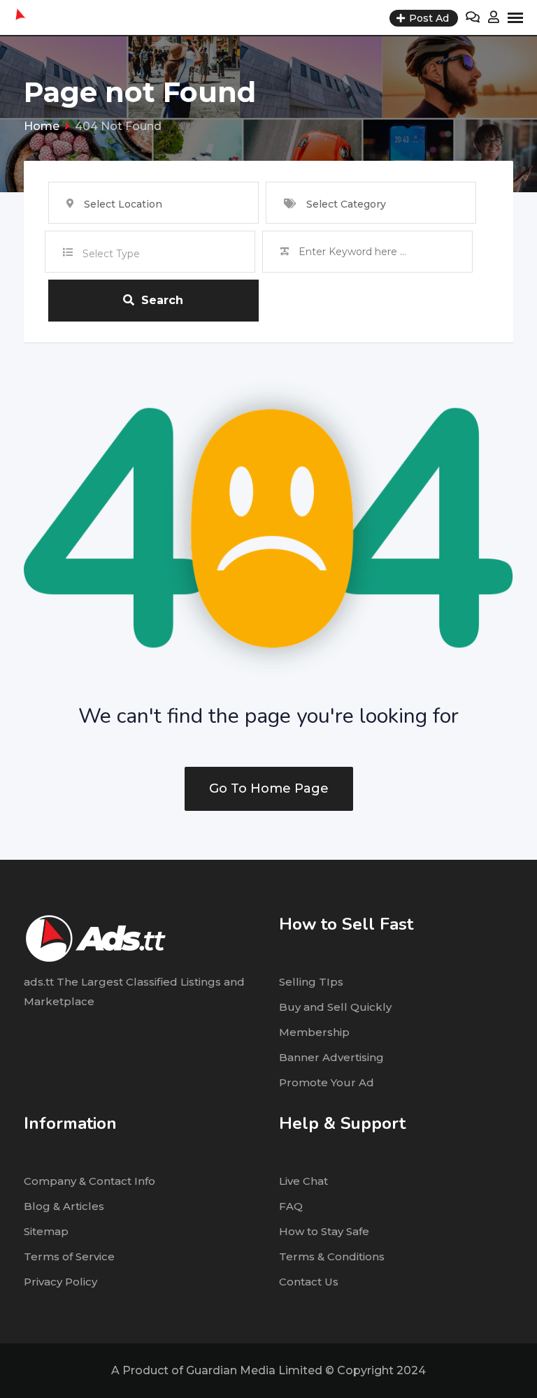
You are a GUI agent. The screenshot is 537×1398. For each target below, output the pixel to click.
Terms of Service (69, 1256)
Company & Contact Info (89, 1181)
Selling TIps (311, 981)
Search (162, 300)
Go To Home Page (269, 788)
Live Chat (303, 1181)
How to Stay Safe (324, 1231)
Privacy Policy (60, 1281)
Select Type (111, 253)
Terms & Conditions (332, 1256)
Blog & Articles (64, 1206)
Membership (314, 1032)
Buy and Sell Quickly (335, 1007)
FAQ (291, 1206)
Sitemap (46, 1231)
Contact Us (308, 1281)
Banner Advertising (331, 1057)
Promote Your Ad (326, 1082)
